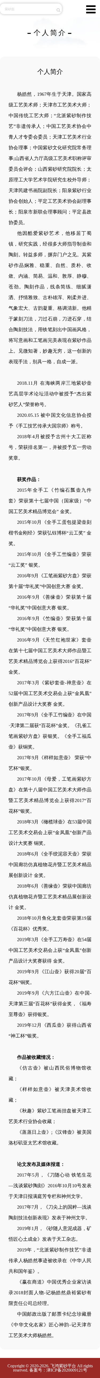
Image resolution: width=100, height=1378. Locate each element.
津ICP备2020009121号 (66, 1370)
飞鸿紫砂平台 (63, 1366)
